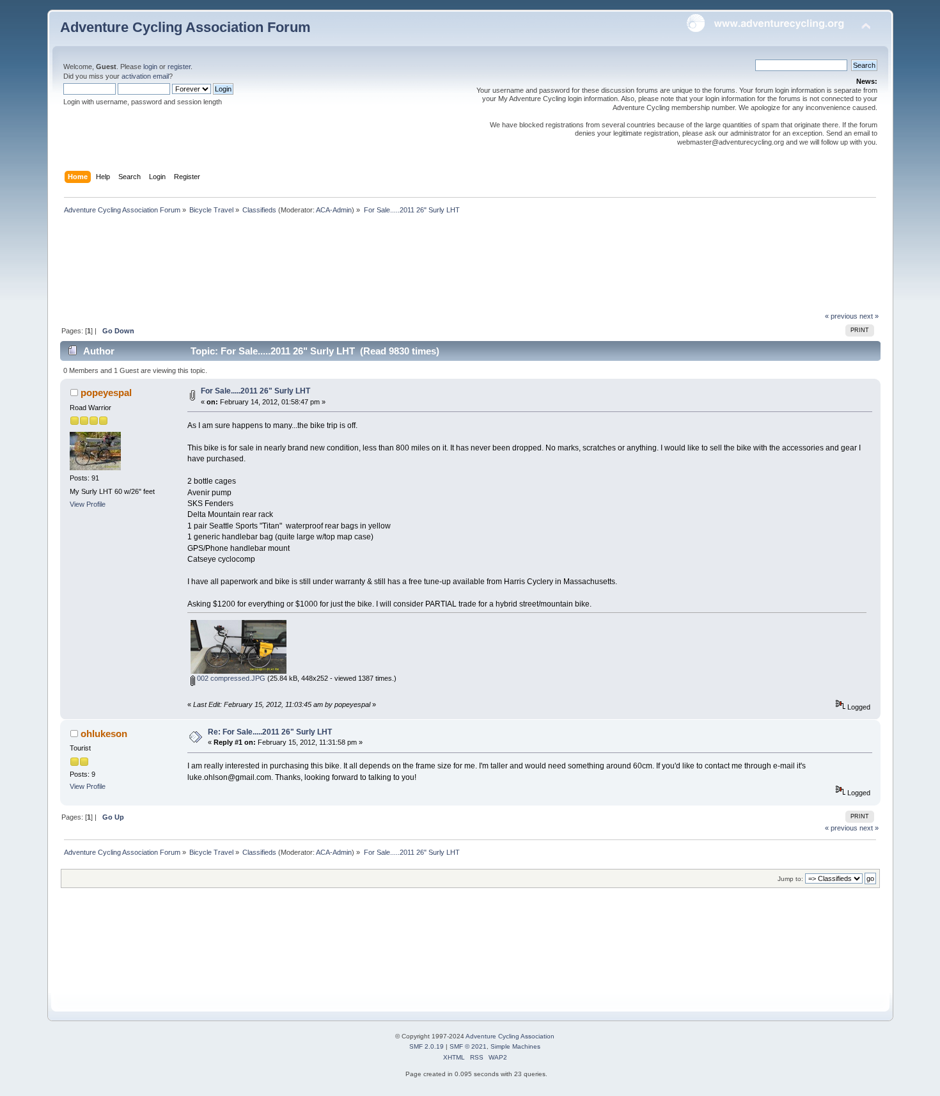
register (179, 66)
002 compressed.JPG (230, 678)
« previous (841, 316)
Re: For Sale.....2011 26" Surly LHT (270, 731)
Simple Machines (515, 1046)
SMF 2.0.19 (426, 1046)
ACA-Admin (334, 210)
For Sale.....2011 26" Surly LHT (255, 390)
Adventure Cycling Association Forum (185, 27)
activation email (145, 76)
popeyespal (106, 392)
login (150, 66)
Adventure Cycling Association (510, 1036)
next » (869, 316)
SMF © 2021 (468, 1046)
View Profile (88, 504)
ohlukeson (104, 733)
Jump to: (790, 878)
